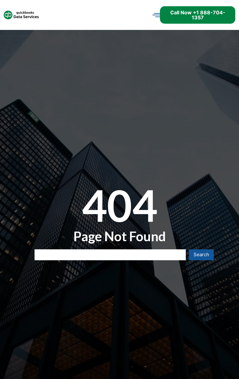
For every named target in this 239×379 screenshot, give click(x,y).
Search (201, 254)
